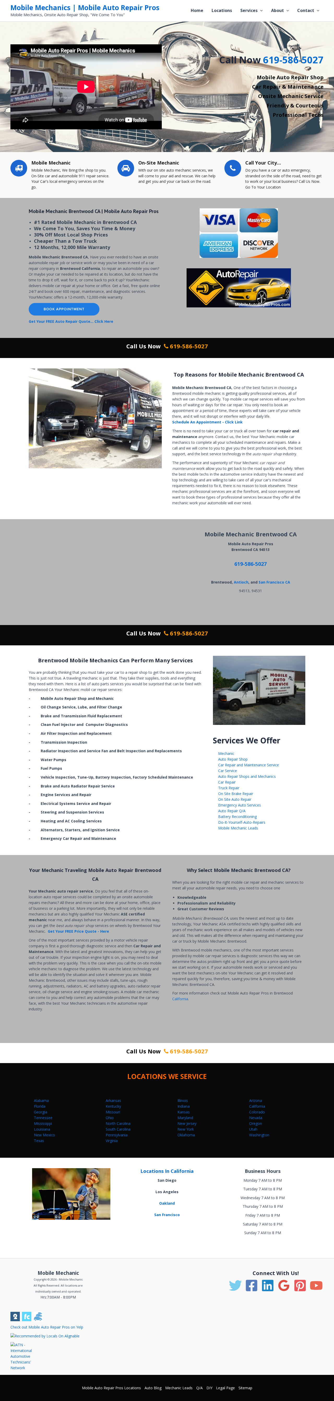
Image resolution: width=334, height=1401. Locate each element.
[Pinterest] (300, 1285)
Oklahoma (186, 1134)
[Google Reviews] (283, 1285)
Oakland (167, 1203)
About (277, 10)
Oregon (255, 1123)
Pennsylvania (117, 1134)
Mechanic (226, 753)
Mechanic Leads (179, 1387)
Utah (253, 1129)
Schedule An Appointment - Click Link (207, 422)
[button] (260, 10)
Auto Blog (153, 1387)
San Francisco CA (274, 582)
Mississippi (43, 1123)
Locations (222, 10)
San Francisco (167, 1214)
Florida (39, 1106)
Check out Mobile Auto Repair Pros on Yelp (46, 1327)
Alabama (41, 1100)
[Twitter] (235, 1285)
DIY (209, 1387)
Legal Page (225, 1387)
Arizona (255, 1100)
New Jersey (186, 1123)
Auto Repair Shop (233, 759)
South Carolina (118, 1129)
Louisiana (42, 1129)
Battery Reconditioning (237, 816)
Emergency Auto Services (239, 805)
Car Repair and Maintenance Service (248, 764)
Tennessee (43, 1117)
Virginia (112, 1140)
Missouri (113, 1111)
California (180, 998)
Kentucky (113, 1106)
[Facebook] (251, 1285)
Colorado (257, 1111)
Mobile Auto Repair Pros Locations (111, 1387)
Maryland (185, 1117)
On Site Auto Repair (234, 799)
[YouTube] (316, 1285)
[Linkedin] (267, 1285)
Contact (305, 10)
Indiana (183, 1106)
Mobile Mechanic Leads (238, 828)
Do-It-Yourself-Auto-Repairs (241, 822)
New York (185, 1129)
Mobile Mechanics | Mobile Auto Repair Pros (84, 7)
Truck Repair (228, 787)
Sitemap (245, 1387)
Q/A (199, 1387)
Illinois (182, 1100)
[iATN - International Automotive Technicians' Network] (25, 1356)
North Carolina (118, 1123)
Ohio (110, 1117)
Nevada (255, 1117)
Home (197, 10)
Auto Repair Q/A (232, 810)
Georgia (40, 1111)
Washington (259, 1134)
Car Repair (227, 782)
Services (249, 10)
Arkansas (113, 1100)
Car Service (227, 770)
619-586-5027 (293, 59)
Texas (39, 1140)
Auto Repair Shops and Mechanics (247, 776)
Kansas (183, 1111)
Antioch (241, 582)
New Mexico (44, 1134)
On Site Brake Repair (235, 793)
